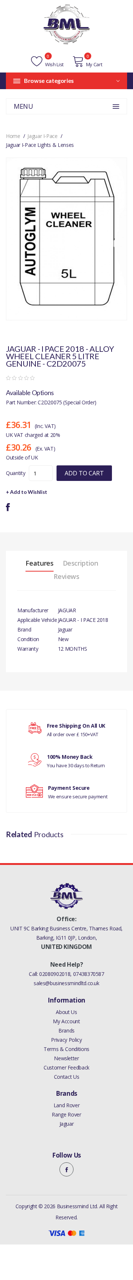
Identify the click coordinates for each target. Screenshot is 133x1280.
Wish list (54, 64)
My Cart (94, 64)
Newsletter (66, 1058)
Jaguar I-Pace (42, 135)
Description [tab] (80, 563)
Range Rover (66, 1114)
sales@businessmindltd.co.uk (66, 983)
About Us (66, 1011)
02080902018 (54, 973)
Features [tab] (39, 563)
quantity (15, 472)
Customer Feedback (66, 1067)
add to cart (84, 473)
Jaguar (66, 1123)
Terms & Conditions (66, 1048)
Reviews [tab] (66, 576)
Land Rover (67, 1105)
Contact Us (66, 1076)
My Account (66, 1021)
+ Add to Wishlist (26, 492)
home (13, 135)
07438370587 (88, 973)
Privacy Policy (66, 1039)
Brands (66, 1030)
